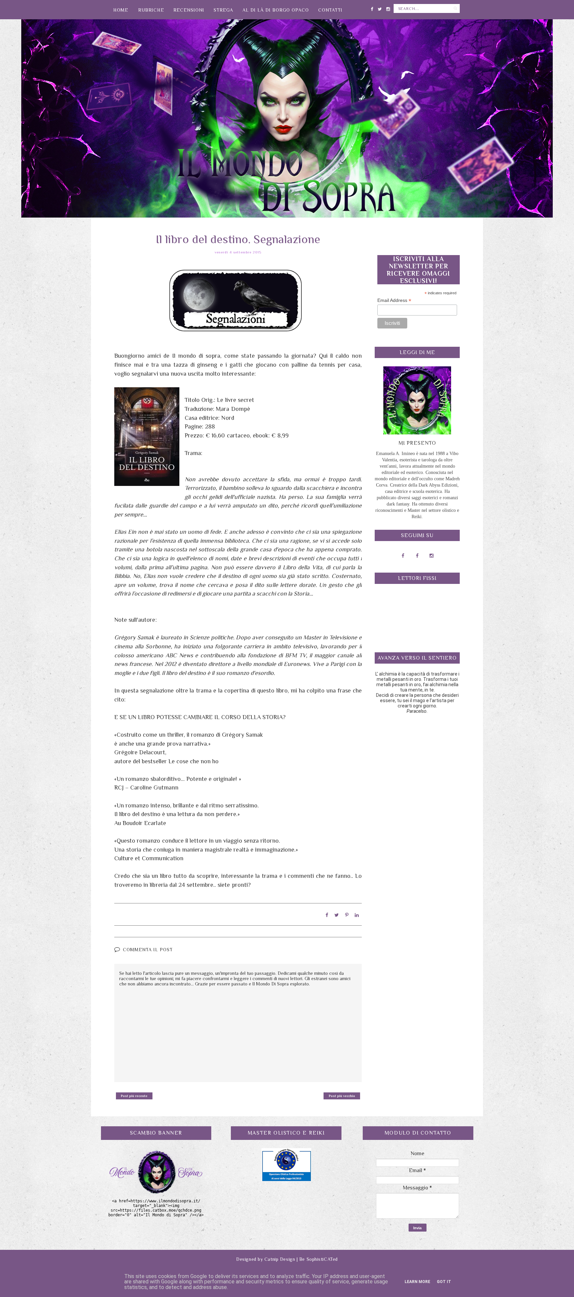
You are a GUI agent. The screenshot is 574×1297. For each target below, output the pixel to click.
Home (120, 10)
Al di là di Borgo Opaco (275, 10)
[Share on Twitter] (337, 915)
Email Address (394, 300)
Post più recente (134, 1096)
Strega (223, 10)
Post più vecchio (342, 1096)
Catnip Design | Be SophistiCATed (301, 1259)
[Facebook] (372, 8)
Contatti (330, 10)
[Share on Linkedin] (357, 915)
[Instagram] (388, 8)
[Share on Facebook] (327, 915)
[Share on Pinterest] (346, 915)
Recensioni (188, 10)
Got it (444, 1281)
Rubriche (151, 10)
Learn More (417, 1281)
